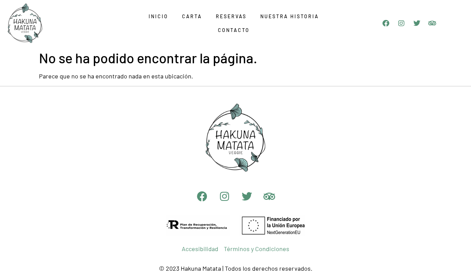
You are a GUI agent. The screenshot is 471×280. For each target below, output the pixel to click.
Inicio (158, 16)
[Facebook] (386, 23)
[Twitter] (417, 23)
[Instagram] (401, 23)
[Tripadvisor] (432, 23)
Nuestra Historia (289, 16)
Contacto (234, 30)
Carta (192, 16)
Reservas (231, 16)
